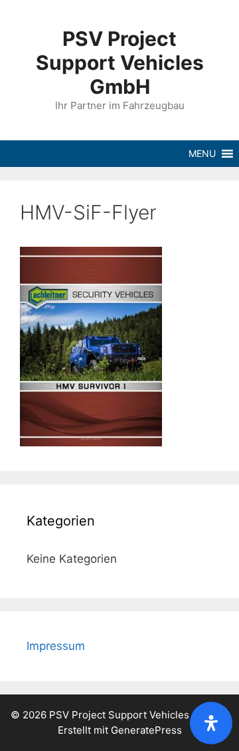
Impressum (56, 646)
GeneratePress (146, 730)
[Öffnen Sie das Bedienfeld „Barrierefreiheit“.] (211, 723)
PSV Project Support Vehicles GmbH (120, 62)
